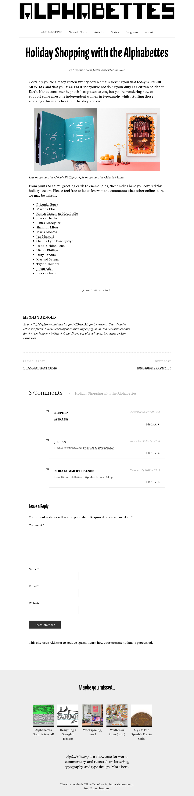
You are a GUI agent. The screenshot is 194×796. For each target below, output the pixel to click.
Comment (36, 525)
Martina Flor (45, 209)
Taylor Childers (47, 264)
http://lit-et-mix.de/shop (98, 477)
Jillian (60, 442)
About (149, 32)
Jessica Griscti (46, 273)
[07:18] (141, 725)
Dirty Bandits (46, 255)
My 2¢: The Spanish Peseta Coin (141, 734)
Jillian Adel (44, 268)
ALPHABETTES (51, 32)
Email (33, 586)
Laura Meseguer (48, 223)
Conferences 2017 (154, 367)
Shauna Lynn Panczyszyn (54, 241)
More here (119, 766)
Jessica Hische (47, 218)
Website (34, 603)
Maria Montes (46, 232)
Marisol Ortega (47, 259)
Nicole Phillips (47, 250)
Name (33, 569)
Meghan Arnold (82, 70)
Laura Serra (61, 418)
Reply (151, 423)
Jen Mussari (45, 236)
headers (104, 788)
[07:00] (92, 725)
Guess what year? (40, 367)
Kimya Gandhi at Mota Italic (57, 213)
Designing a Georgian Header (68, 734)
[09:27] (43, 725)
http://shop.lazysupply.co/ (98, 448)
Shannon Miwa (47, 227)
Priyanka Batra (47, 204)
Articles (99, 32)
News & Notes (78, 32)
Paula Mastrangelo (121, 784)
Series (115, 32)
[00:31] (67, 725)
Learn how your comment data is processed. (120, 642)
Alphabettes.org (77, 756)
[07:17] (117, 725)
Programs (132, 32)
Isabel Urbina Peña (50, 245)
